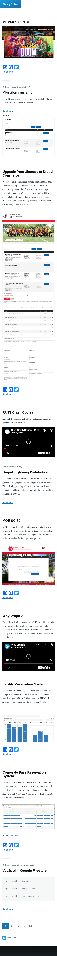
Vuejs (5, 835)
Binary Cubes (10, 4)
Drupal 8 (15, 835)
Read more (7, 72)
